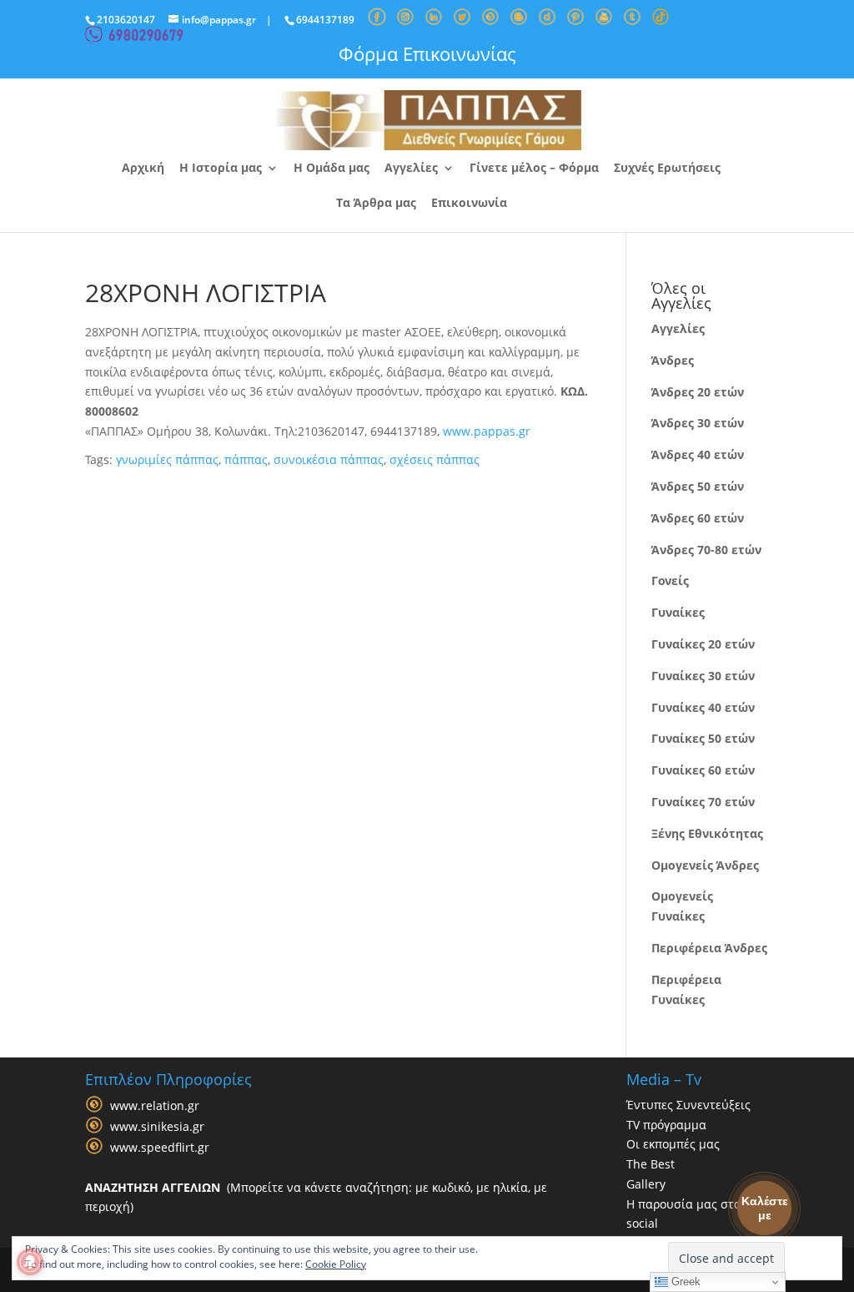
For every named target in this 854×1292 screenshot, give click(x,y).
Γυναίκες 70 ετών (703, 802)
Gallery (646, 1184)
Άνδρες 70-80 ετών (706, 550)
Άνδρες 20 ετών (697, 392)
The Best (650, 1164)
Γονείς (670, 580)
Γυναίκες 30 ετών (703, 676)
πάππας (246, 459)
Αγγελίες (411, 168)
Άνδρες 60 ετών (697, 518)
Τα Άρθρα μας (376, 203)
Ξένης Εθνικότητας (707, 833)
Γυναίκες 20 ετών (703, 644)
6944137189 (325, 20)
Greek (684, 1281)
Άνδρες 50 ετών (697, 486)
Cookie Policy (335, 1264)
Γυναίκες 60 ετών (703, 770)
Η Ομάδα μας (331, 168)
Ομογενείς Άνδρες (705, 865)
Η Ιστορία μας (220, 168)
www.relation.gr (154, 1105)
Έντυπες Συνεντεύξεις (688, 1105)
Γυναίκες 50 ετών (703, 738)
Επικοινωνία (469, 203)
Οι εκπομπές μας (673, 1144)
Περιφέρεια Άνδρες (709, 948)
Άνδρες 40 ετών (697, 454)
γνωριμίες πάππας (167, 459)
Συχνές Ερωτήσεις (667, 168)
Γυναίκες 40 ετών (703, 707)
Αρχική (143, 168)
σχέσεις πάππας (434, 459)
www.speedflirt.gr (159, 1147)
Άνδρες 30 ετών (697, 423)
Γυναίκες (678, 612)
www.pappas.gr (486, 431)
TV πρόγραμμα (666, 1125)
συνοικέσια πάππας (329, 459)
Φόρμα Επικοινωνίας (427, 53)
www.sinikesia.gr (157, 1126)
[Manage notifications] (30, 1262)
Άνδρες (672, 360)
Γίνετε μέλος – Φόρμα (534, 168)
